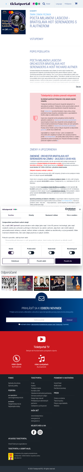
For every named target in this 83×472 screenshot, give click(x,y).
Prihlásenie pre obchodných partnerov (39, 402)
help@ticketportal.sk (14, 404)
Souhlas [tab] (11, 215)
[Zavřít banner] (80, 209)
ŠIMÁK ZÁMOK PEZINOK (40, 14)
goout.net (43, 130)
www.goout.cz (35, 421)
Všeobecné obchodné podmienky (41, 393)
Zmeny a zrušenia (59, 398)
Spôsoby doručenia (14, 383)
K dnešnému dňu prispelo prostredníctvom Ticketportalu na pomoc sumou (27, 455)
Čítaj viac (78, 87)
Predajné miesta (36, 388)
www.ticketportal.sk (50, 137)
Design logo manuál (37, 398)
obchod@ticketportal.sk (15, 397)
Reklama (56, 406)
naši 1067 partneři (13, 225)
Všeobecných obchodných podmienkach (65, 120)
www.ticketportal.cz (37, 416)
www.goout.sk (35, 418)
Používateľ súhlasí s (44, 324)
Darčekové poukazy (60, 388)
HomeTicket (57, 383)
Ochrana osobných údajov (39, 396)
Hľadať (48, 4)
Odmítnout (15, 261)
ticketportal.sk (48, 111)
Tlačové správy (58, 401)
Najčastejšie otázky (14, 406)
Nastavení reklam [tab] (52, 215)
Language (59, 4)
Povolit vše (68, 261)
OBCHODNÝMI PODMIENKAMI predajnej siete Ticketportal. (47, 324)
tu (57, 140)
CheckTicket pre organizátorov (17, 444)
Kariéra (33, 386)
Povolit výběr (41, 261)
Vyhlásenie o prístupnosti (39, 406)
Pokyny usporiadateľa (60, 403)
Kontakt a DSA (35, 391)
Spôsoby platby (13, 386)
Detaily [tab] (31, 215)
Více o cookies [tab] (72, 215)
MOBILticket (57, 386)
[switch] (31, 252)
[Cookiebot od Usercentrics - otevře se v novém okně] (67, 209)
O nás (33, 383)
